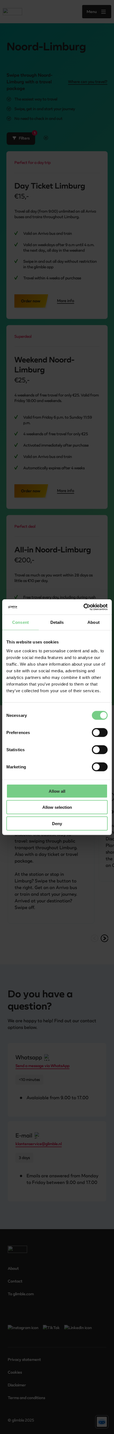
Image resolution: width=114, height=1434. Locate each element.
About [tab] (93, 622)
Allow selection (57, 807)
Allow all (57, 791)
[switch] (100, 732)
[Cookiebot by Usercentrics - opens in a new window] (83, 607)
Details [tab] (57, 622)
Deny (57, 823)
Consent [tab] (20, 622)
